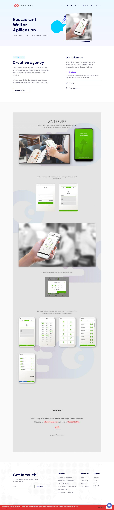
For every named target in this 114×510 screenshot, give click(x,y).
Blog (92, 6)
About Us (70, 6)
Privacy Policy (95, 482)
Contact (98, 6)
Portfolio (83, 483)
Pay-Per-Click (62, 489)
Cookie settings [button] (101, 507)
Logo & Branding (63, 483)
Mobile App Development (66, 481)
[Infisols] (23, 6)
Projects (85, 6)
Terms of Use (96, 487)
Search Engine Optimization (67, 486)
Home (63, 6)
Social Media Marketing (65, 492)
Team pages (85, 486)
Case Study (84, 481)
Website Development (65, 478)
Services (78, 6)
